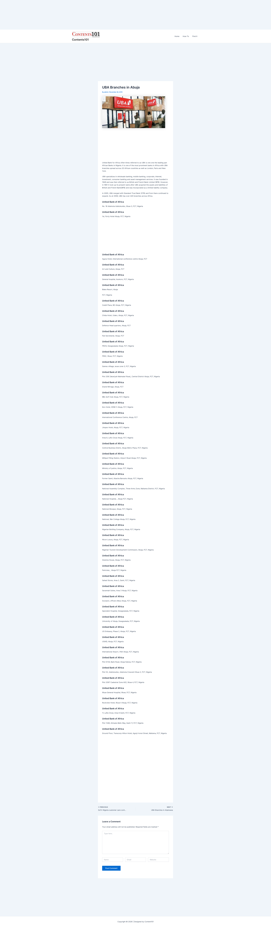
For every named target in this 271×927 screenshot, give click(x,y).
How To (186, 36)
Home (177, 36)
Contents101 (80, 39)
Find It (194, 36)
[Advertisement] (63, 15)
